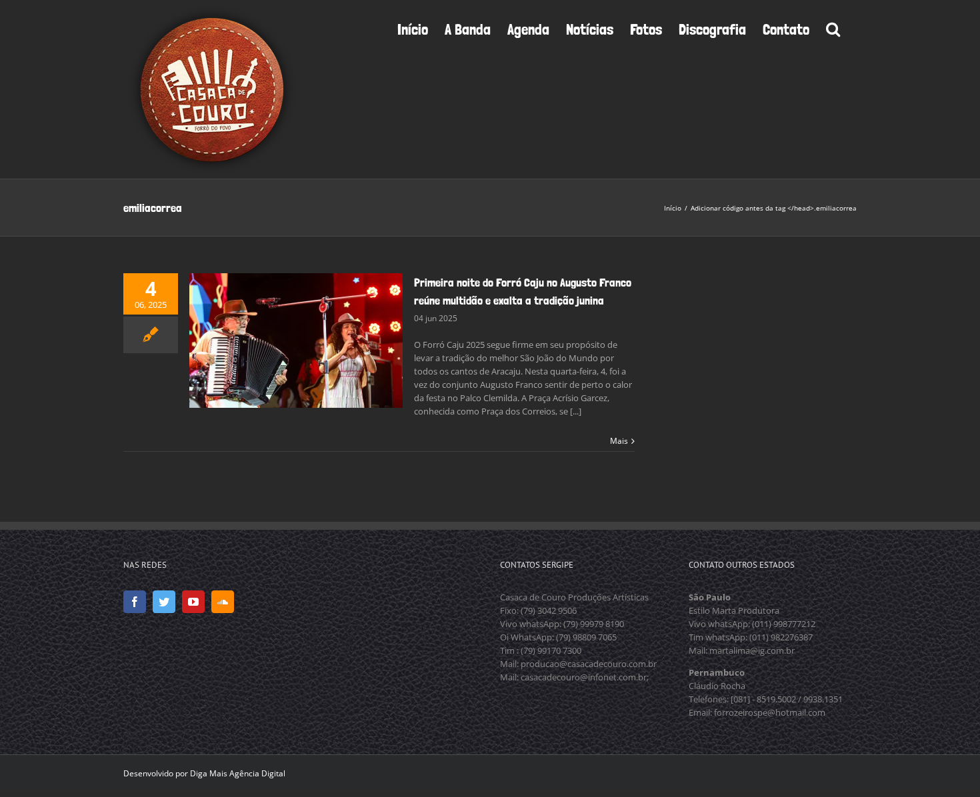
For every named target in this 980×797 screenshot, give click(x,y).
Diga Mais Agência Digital (237, 773)
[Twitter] (164, 601)
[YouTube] (193, 601)
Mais (619, 440)
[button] (833, 28)
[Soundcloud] (222, 601)
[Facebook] (134, 601)
